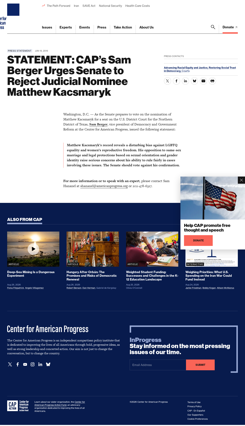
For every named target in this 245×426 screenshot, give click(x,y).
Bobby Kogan (209, 288)
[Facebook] (17, 364)
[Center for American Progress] (13, 17)
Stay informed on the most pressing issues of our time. (180, 346)
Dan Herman (89, 288)
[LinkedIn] (40, 364)
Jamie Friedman (193, 288)
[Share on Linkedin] (185, 81)
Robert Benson (74, 288)
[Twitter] (10, 364)
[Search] (213, 29)
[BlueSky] (48, 364)
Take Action (123, 27)
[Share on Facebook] (176, 81)
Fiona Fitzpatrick (15, 288)
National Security (110, 6)
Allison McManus (225, 288)
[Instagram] (33, 364)
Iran (76, 6)
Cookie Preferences (197, 419)
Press (101, 27)
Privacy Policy (194, 406)
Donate (229, 27)
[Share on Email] (203, 81)
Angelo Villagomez (34, 288)
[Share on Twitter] (167, 81)
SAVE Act (89, 6)
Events (84, 27)
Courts (186, 70)
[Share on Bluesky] (194, 81)
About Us (146, 27)
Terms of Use (194, 402)
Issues (47, 27)
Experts (66, 27)
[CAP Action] (19, 406)
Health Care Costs (137, 6)
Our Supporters (195, 414)
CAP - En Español (196, 410)
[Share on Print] (212, 81)
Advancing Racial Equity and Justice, (186, 67)
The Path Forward (58, 6)
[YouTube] (25, 364)
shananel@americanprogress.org (104, 186)
